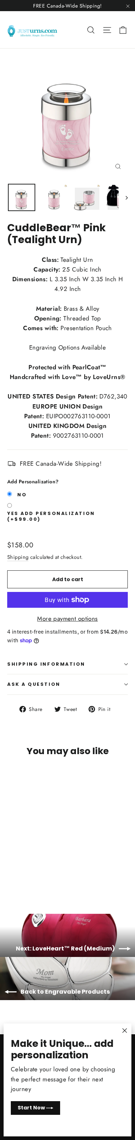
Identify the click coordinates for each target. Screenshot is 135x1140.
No (22, 494)
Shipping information (46, 664)
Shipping (17, 557)
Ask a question (33, 684)
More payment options (67, 618)
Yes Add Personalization (51, 516)
